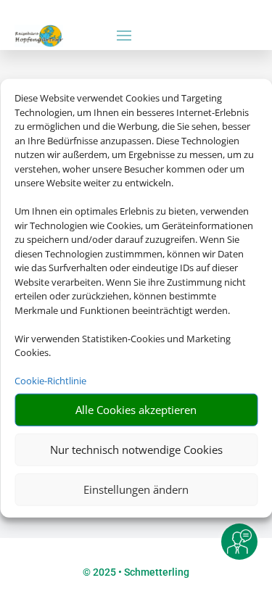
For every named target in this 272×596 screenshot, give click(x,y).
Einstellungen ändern (136, 489)
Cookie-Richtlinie (50, 380)
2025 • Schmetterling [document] (140, 572)
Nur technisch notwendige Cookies (136, 449)
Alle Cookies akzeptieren (136, 409)
